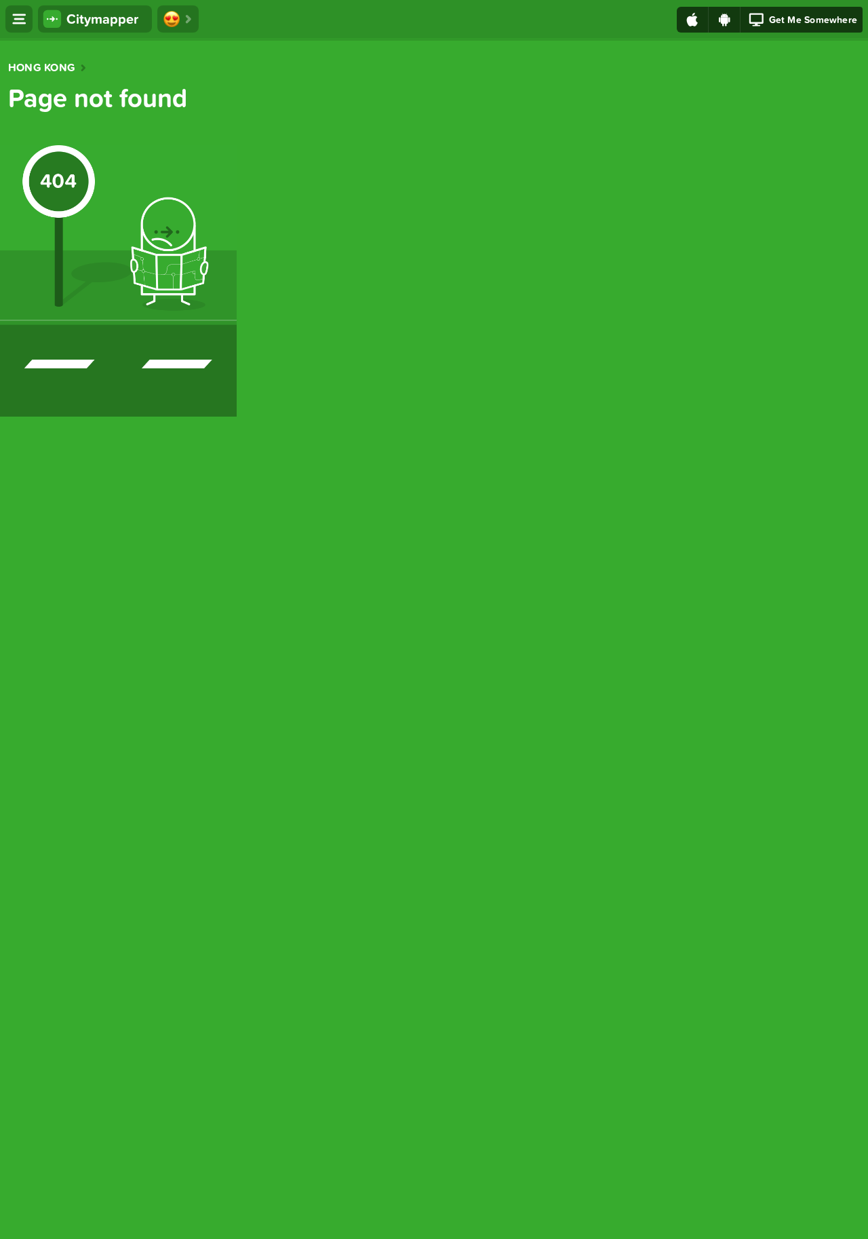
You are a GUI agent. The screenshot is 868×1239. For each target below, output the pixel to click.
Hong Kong (41, 67)
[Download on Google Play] (725, 20)
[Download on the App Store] (693, 20)
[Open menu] (19, 19)
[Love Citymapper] (178, 19)
